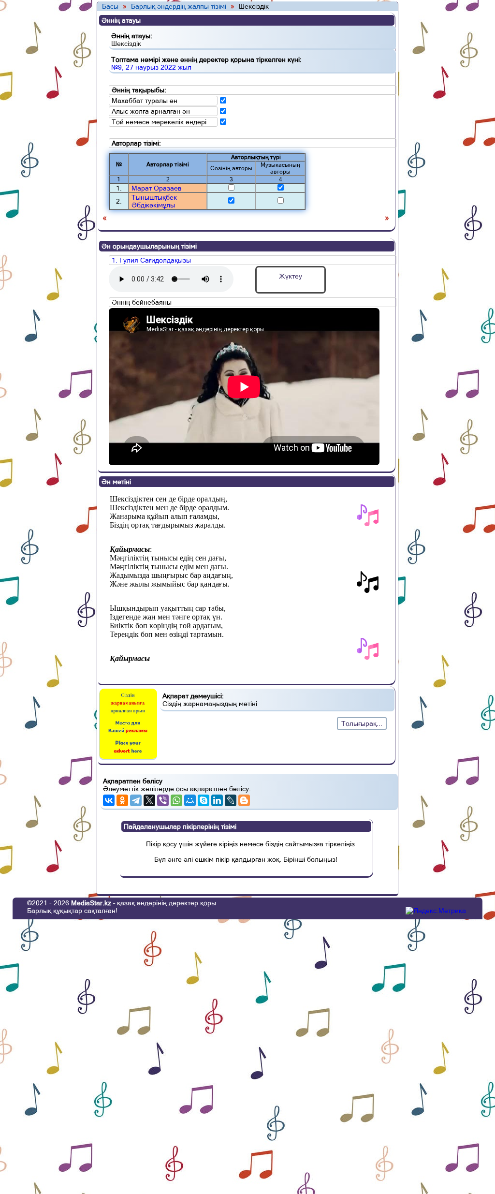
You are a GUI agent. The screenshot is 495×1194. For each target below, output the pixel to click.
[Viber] (163, 800)
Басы (110, 6)
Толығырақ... (361, 723)
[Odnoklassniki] (122, 800)
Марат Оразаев (156, 188)
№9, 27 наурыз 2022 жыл (151, 67)
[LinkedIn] (217, 800)
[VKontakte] (109, 800)
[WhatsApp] (176, 800)
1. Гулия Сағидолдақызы (151, 260)
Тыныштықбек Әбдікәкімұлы (154, 201)
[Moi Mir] (190, 800)
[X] (149, 800)
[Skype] (203, 800)
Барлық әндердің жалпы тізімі (178, 6)
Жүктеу (290, 276)
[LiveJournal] (230, 800)
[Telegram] (136, 800)
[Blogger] (244, 800)
